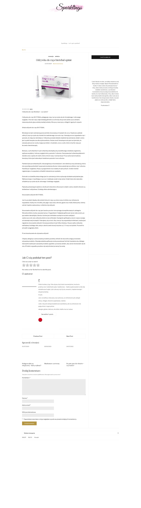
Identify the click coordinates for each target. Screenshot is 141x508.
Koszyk (36, 437)
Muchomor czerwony (51, 363)
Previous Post (37, 336)
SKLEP (24, 437)
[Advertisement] (70, 27)
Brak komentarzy (58, 63)
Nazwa (25, 398)
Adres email (26, 405)
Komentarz (26, 378)
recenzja (51, 56)
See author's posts (47, 314)
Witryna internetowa (29, 412)
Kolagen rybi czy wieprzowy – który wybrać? (31, 364)
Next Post (69, 336)
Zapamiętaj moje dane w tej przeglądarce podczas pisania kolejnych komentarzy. (50, 419)
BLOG (24, 50)
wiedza (57, 56)
